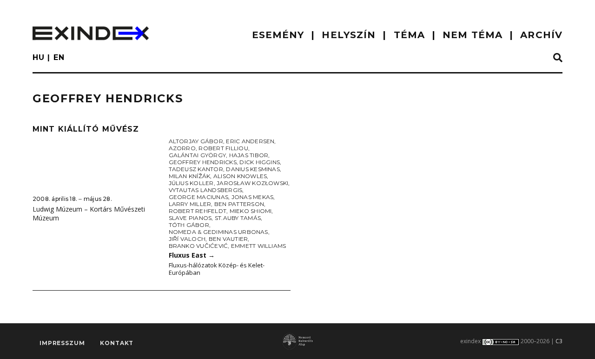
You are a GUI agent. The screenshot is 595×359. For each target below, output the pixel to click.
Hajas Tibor (249, 155)
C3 (558, 341)
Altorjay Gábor (196, 141)
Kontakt (116, 342)
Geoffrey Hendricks (203, 162)
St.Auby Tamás (238, 217)
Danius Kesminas (253, 169)
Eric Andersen (250, 141)
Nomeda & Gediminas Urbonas (218, 231)
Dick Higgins (259, 162)
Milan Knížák (190, 176)
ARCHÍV (541, 34)
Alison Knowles (240, 176)
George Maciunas (199, 196)
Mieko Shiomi (251, 210)
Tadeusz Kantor (196, 169)
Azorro (182, 148)
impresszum (62, 342)
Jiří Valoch (187, 238)
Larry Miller (190, 203)
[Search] (557, 58)
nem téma (472, 34)
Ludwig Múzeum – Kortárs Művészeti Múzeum (89, 213)
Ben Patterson (239, 203)
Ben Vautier (228, 238)
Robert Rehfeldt (198, 210)
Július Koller (191, 183)
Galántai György (197, 155)
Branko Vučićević (198, 245)
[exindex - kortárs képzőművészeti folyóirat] (91, 33)
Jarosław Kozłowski (252, 183)
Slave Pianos (190, 217)
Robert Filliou (223, 148)
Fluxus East (192, 255)
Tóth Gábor (189, 224)
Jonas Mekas (252, 196)
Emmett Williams (258, 245)
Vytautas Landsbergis (206, 189)
